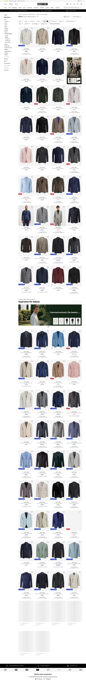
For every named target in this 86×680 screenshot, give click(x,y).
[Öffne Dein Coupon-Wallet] (67, 4)
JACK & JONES (44, 14)
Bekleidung (25, 14)
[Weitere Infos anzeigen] (26, 55)
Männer (11, 4)
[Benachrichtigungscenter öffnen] (74, 4)
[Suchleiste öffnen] (64, 7)
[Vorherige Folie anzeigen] (74, 302)
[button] (67, 17)
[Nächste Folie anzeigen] (81, 302)
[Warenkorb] (81, 4)
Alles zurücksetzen (55, 23)
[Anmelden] (70, 4)
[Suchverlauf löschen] (81, 7)
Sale (26, 21)
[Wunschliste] (77, 4)
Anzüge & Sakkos (31, 14)
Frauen (5, 4)
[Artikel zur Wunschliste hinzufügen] (32, 28)
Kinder (16, 4)
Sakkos (38, 14)
